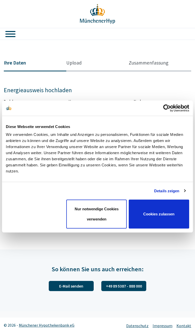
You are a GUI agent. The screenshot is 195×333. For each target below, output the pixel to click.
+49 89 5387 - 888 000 (124, 286)
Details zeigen (166, 190)
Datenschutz (137, 325)
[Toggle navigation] (8, 34)
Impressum (162, 325)
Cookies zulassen (158, 214)
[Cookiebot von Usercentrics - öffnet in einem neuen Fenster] (167, 108)
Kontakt (183, 325)
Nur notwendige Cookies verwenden (97, 214)
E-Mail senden (71, 286)
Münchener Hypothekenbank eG (46, 325)
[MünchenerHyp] (97, 14)
